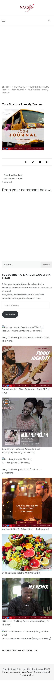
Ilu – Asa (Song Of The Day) (16, 462)
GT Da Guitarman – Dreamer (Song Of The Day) (26, 638)
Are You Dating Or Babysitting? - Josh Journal (25, 529)
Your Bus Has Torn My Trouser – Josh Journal (13, 178)
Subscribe (10, 314)
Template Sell (27, 675)
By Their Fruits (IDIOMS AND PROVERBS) (21, 572)
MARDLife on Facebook (20, 650)
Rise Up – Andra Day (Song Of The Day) (22, 330)
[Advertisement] (27, 54)
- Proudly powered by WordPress (27, 670)
